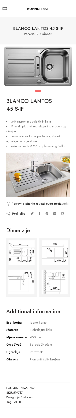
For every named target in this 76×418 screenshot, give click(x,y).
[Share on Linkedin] (54, 213)
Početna (29, 34)
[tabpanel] (38, 67)
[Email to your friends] (62, 213)
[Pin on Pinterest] (47, 213)
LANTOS (18, 402)
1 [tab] (38, 91)
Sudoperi (46, 34)
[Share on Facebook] (39, 213)
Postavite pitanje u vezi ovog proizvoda (40, 203)
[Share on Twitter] (32, 213)
